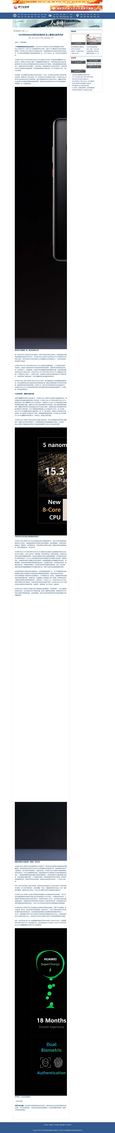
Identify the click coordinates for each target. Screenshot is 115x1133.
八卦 (35, 16)
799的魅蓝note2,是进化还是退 (80, 85)
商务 (71, 16)
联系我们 (51, 1125)
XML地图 (56, 1125)
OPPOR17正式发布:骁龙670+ (80, 79)
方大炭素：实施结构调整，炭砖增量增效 (83, 87)
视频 (19, 16)
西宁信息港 (46, 1130)
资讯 (22, 14)
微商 (61, 16)
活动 (39, 14)
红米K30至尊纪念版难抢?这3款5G (81, 83)
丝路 (67, 16)
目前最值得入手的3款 (93, 51)
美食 (39, 16)
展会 (45, 14)
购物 (29, 16)
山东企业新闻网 (25, 1096)
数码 (88, 16)
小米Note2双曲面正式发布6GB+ (81, 74)
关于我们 (46, 1125)
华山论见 (43, 16)
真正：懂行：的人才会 (93, 49)
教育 (95, 14)
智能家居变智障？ (93, 43)
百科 (25, 16)
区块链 (64, 16)
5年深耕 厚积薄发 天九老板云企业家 (82, 90)
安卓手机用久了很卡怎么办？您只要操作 (83, 81)
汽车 (54, 14)
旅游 (85, 16)
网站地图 (62, 1125)
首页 (19, 14)
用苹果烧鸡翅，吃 (78, 71)
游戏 (35, 14)
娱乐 (29, 14)
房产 (91, 14)
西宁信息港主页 (17, 31)
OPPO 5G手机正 (75, 49)
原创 (42, 14)
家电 (91, 16)
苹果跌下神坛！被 (93, 66)
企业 (22, 16)
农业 (71, 14)
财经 (25, 14)
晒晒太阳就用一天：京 (93, 53)
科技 (32, 14)
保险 (98, 16)
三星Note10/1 (75, 53)
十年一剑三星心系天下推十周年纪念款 (82, 77)
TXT (65, 1125)
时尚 (57, 14)
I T (67, 14)
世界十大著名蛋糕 (93, 60)
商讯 (32, 16)
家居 (95, 16)
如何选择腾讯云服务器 (77, 47)
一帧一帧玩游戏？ (78, 62)
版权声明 (69, 1125)
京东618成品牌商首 (92, 47)
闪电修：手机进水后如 (77, 51)
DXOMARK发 (78, 43)
